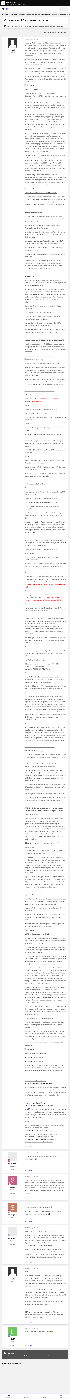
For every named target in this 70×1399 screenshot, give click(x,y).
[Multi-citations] (25, 1146)
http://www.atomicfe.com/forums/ (36, 1130)
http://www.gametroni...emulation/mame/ (38, 1142)
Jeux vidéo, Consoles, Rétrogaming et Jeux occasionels (46, 26)
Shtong (12, 1187)
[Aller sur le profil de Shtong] (12, 1180)
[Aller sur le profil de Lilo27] (12, 1331)
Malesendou (12, 1164)
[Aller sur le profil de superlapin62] (12, 1207)
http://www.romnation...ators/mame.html (38, 1139)
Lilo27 (12, 1339)
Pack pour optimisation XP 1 (34, 1057)
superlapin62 (12, 1215)
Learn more (3, 3)
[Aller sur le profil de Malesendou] (12, 1156)
